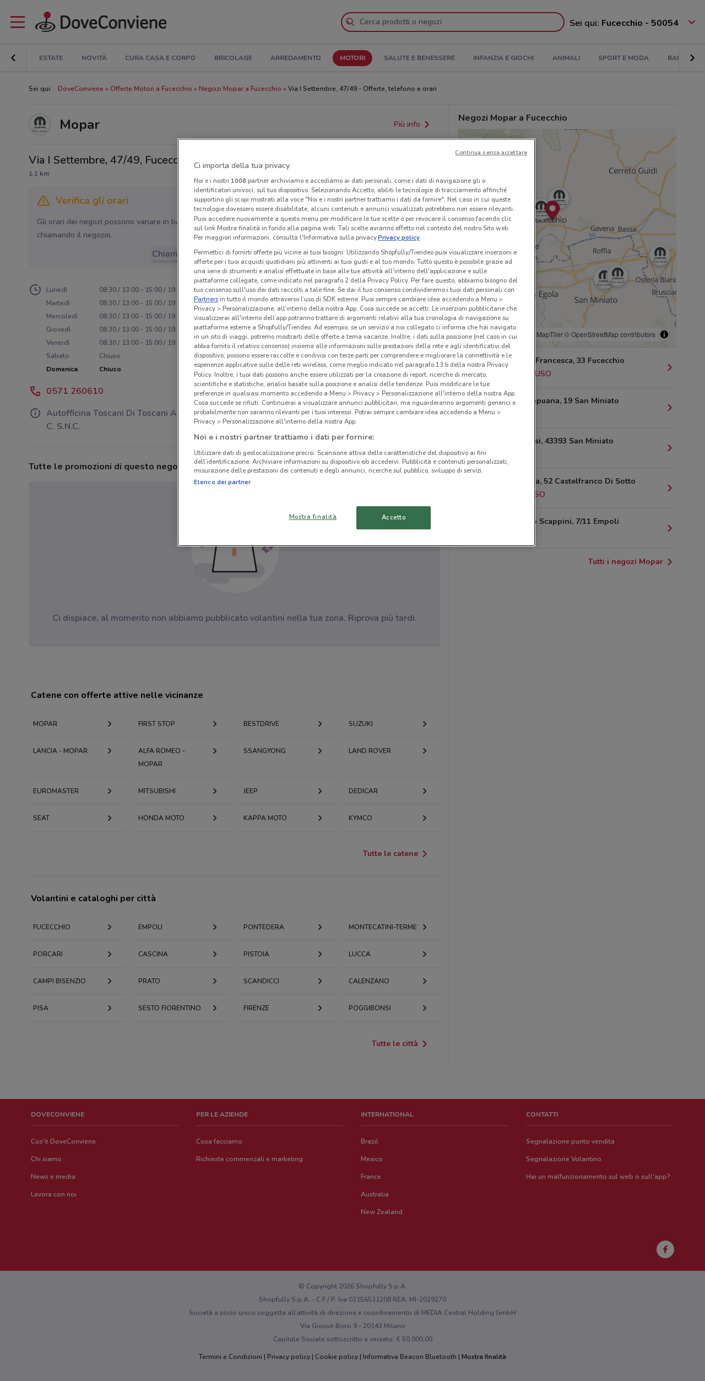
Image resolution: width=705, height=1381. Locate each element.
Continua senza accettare (491, 152)
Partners (206, 299)
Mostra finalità (313, 516)
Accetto (394, 517)
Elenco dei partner (222, 482)
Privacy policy (399, 237)
